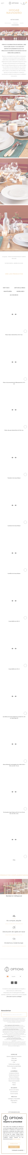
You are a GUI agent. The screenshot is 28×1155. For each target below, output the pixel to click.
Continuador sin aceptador (18, 1150)
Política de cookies (16, 1139)
